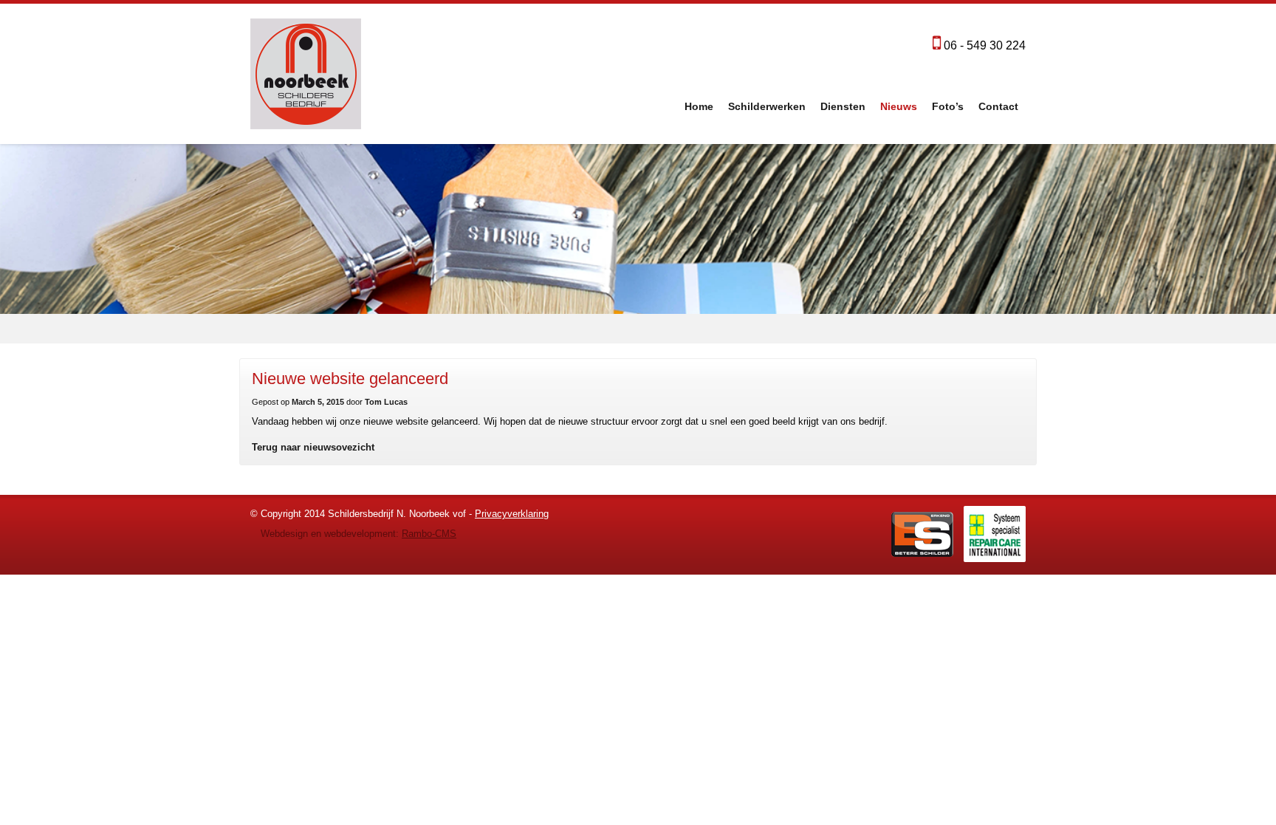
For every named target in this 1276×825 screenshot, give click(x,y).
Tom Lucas (386, 401)
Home (699, 106)
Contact (998, 106)
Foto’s (948, 106)
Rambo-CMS (429, 533)
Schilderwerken (767, 106)
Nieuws (898, 106)
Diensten (842, 106)
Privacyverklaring (512, 513)
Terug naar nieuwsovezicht (313, 447)
